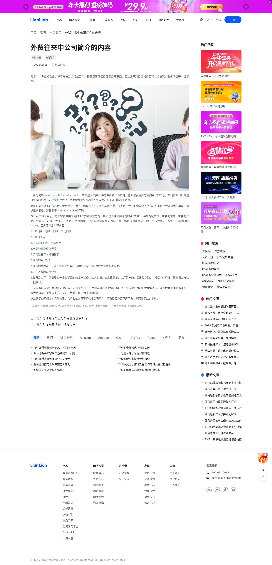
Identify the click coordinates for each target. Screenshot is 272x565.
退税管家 (68, 508)
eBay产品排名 (226, 281)
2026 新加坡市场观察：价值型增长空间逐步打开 (221, 325)
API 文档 (124, 479)
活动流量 (207, 287)
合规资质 (175, 479)
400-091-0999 (220, 472)
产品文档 (124, 473)
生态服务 (108, 20)
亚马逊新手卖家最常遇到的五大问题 (54, 353)
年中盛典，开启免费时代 (215, 76)
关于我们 (175, 473)
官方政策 (220, 251)
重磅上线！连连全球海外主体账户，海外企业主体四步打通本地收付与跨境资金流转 (221, 312)
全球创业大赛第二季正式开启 (218, 197)
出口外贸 (56, 32)
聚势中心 (149, 485)
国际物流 (98, 496)
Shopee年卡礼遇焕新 (213, 106)
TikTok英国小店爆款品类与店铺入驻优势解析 (144, 364)
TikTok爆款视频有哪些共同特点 (51, 358)
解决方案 (74, 20)
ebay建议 (207, 281)
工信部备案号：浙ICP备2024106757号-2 (72, 560)
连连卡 (67, 496)
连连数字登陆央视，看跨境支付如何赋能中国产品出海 (221, 357)
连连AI (180, 20)
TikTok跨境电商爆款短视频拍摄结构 (139, 370)
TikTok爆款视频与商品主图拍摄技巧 (54, 347)
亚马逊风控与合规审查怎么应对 (51, 364)
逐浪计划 (149, 479)
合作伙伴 (149, 490)
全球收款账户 (70, 473)
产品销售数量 (225, 257)
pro (55, 195)
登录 (218, 20)
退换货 (206, 251)
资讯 (148, 20)
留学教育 (98, 485)
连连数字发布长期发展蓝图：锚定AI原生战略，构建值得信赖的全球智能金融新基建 (221, 306)
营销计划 (207, 257)
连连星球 (68, 490)
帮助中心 (149, 502)
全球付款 (68, 479)
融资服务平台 (70, 526)
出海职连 (163, 20)
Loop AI (67, 514)
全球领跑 (68, 502)
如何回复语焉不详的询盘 (59, 324)
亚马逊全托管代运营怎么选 (134, 347)
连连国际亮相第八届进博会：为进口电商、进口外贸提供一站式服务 (221, 338)
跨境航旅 (98, 490)
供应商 (118, 216)
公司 (135, 20)
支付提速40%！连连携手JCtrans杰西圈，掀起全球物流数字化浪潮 (221, 344)
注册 (233, 20)
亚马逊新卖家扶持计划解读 (134, 358)
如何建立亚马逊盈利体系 (47, 370)
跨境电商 (98, 473)
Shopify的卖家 (210, 269)
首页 (39, 19)
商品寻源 (68, 520)
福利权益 (149, 496)
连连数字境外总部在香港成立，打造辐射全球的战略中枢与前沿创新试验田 (221, 331)
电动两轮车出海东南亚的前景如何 (65, 318)
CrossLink (69, 532)
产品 (59, 20)
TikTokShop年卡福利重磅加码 (218, 136)
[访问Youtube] (233, 489)
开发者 (91, 20)
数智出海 (149, 473)
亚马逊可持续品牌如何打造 (134, 353)
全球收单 (68, 485)
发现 (123, 20)
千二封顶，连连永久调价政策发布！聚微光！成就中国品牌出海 (221, 350)
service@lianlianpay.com (226, 478)
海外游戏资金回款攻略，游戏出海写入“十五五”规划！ (221, 363)
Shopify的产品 (210, 263)
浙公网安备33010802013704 (110, 560)
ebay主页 (231, 275)
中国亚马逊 (223, 287)
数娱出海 (98, 502)
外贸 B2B (98, 479)
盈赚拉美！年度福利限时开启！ (219, 167)
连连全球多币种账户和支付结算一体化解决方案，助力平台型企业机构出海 (221, 319)
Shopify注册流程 (212, 275)
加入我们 (175, 485)
